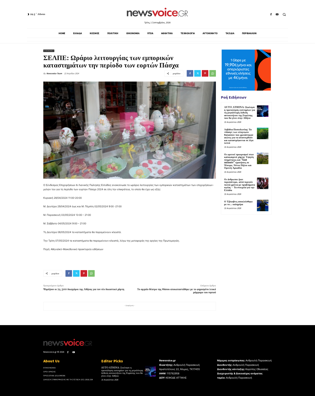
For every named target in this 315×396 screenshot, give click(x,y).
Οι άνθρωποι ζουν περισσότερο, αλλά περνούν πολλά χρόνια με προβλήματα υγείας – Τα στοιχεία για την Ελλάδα (239, 185)
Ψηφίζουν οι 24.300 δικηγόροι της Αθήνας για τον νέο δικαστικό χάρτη (83, 289)
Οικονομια (49, 51)
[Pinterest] (205, 73)
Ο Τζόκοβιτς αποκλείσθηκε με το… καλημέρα (238, 203)
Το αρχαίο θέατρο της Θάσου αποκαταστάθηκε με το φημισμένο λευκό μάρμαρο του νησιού (176, 291)
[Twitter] (197, 73)
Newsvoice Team (54, 73)
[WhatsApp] (212, 73)
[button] (284, 14)
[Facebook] (271, 14)
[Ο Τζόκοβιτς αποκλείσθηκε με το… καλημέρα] (262, 205)
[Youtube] (277, 14)
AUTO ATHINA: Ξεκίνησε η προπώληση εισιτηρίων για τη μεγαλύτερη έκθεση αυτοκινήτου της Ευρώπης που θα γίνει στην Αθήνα (239, 113)
